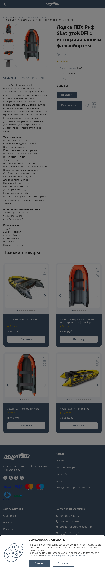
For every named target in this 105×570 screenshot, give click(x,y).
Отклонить (63, 563)
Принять (39, 563)
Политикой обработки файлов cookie (65, 555)
